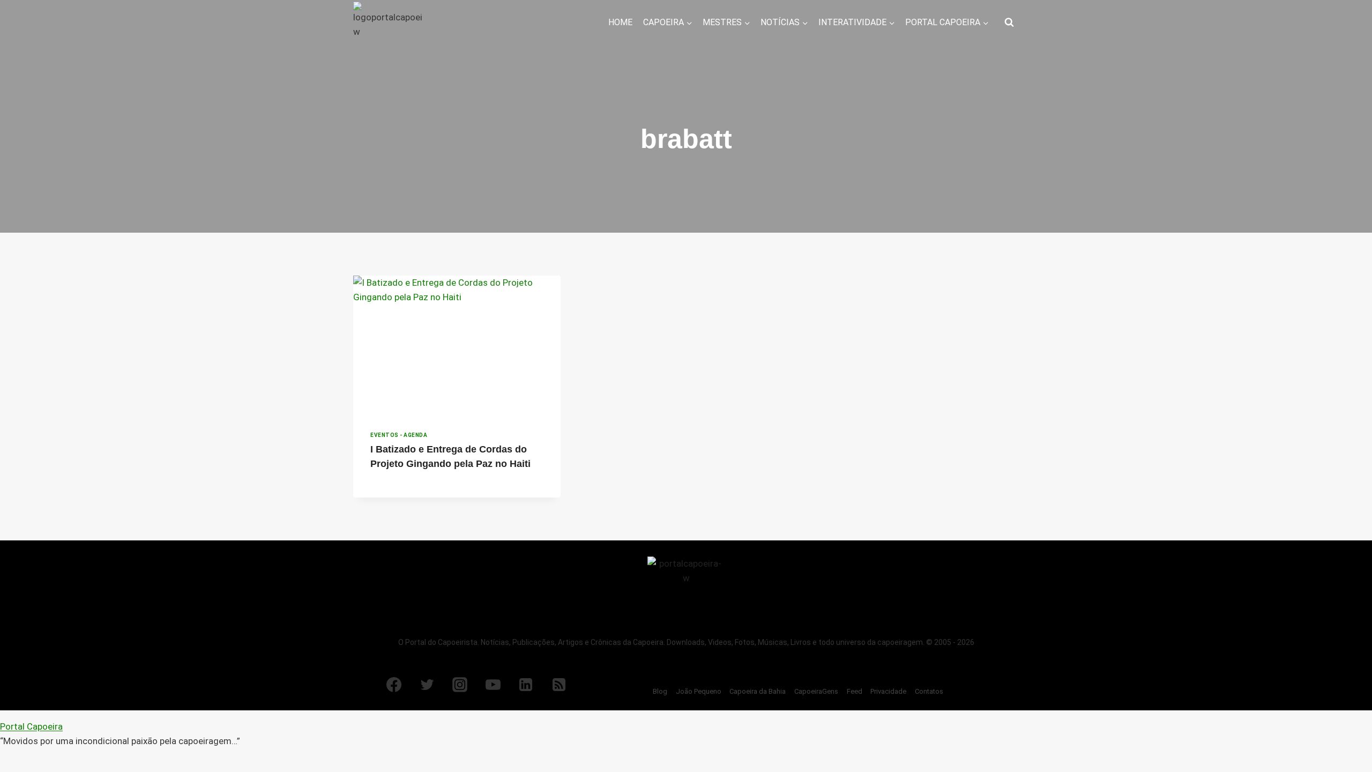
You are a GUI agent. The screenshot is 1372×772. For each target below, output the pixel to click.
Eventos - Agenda (398, 435)
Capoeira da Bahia (757, 691)
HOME (620, 22)
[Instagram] (460, 685)
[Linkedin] (526, 685)
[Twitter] (427, 685)
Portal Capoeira (31, 726)
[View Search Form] (1009, 22)
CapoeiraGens (816, 691)
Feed (854, 691)
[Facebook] (394, 685)
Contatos (929, 691)
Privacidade (888, 691)
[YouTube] (493, 685)
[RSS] (559, 685)
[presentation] (457, 345)
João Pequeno (698, 691)
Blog (660, 691)
